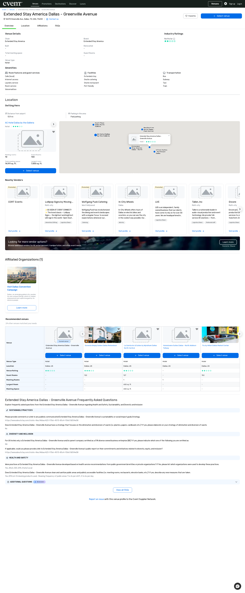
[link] (22, 192)
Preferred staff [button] (210, 222)
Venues (35, 4)
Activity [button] (121, 222)
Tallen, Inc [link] (197, 201)
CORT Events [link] (15, 201)
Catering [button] (85, 222)
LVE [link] (157, 201)
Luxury (83, 4)
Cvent (4, 9)
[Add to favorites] (53, 131)
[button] (149, 147)
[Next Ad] (54, 124)
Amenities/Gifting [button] (51, 222)
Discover (72, 4)
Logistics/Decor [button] (66, 222)
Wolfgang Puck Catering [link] (94, 201)
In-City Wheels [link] (126, 201)
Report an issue (96, 499)
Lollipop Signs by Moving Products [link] (59, 201)
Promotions (47, 4)
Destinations (60, 4)
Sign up (232, 4)
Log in (239, 4)
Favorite (192, 16)
